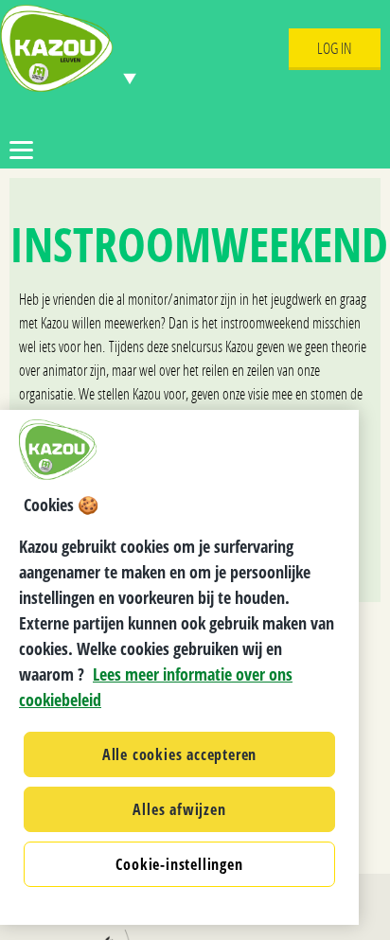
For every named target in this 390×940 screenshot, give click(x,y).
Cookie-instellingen (178, 864)
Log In (334, 48)
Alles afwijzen (179, 809)
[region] (179, 667)
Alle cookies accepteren (179, 754)
